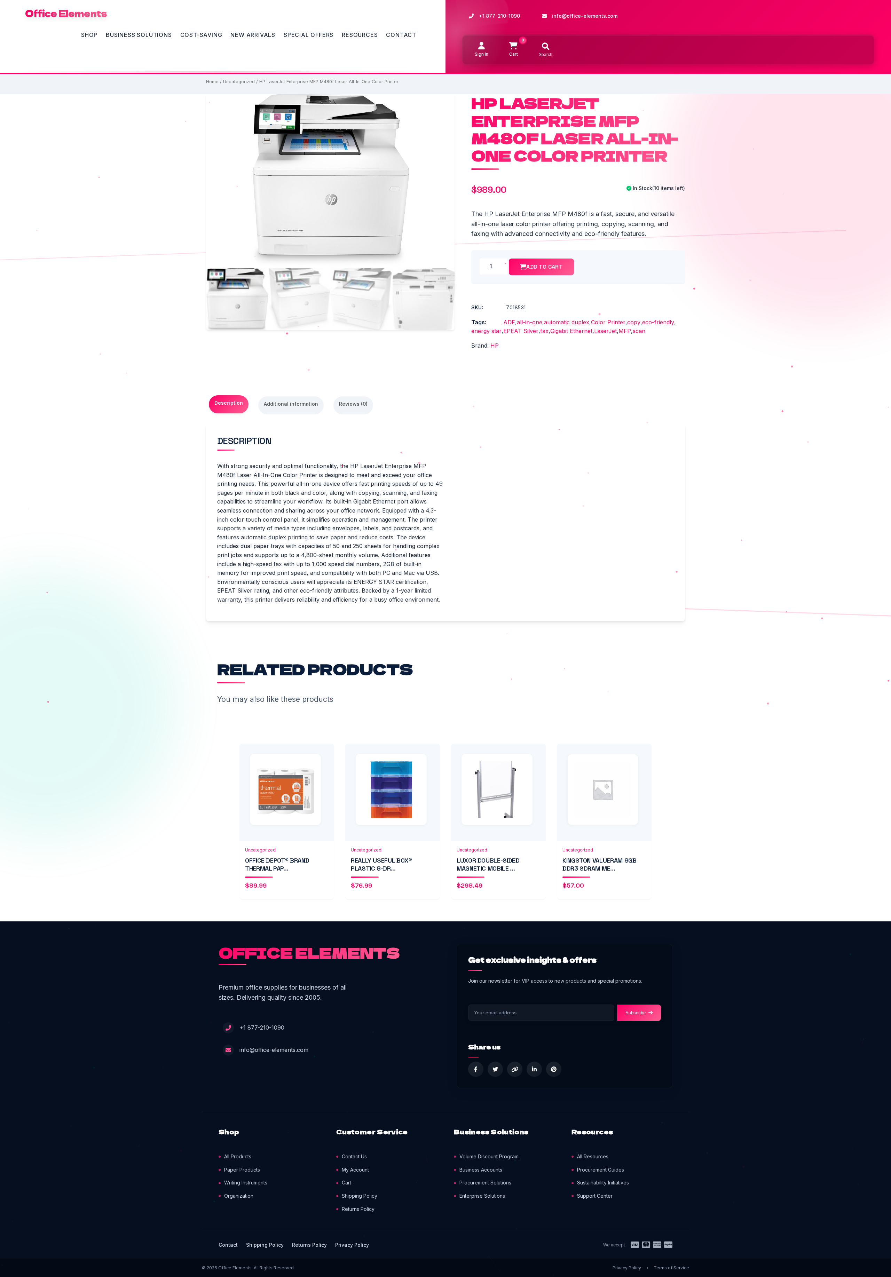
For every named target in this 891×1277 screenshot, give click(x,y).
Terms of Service (671, 1267)
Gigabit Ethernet (571, 330)
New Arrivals (252, 34)
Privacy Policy (352, 1245)
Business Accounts (480, 1170)
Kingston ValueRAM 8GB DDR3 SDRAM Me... (599, 864)
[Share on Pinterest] (553, 1069)
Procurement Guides (600, 1170)
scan (639, 330)
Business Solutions (139, 34)
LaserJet (605, 330)
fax (544, 330)
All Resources (592, 1156)
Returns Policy (358, 1209)
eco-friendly (658, 322)
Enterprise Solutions (482, 1196)
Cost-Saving (201, 34)
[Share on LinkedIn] (534, 1069)
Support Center (595, 1196)
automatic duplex (566, 322)
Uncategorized (239, 81)
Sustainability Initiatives (603, 1182)
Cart (346, 1182)
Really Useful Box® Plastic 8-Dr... (381, 864)
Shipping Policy (359, 1196)
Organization (238, 1196)
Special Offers (308, 34)
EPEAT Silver (520, 330)
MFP (624, 330)
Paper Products (242, 1170)
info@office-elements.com (584, 16)
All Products (237, 1156)
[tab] (229, 404)
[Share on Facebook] (475, 1069)
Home (212, 81)
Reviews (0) (353, 404)
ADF (509, 322)
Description (228, 403)
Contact (401, 34)
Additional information (291, 404)
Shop (89, 34)
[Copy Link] (514, 1069)
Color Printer (608, 322)
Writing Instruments (245, 1182)
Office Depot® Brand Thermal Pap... (277, 864)
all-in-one (529, 322)
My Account (355, 1170)
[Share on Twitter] (495, 1069)
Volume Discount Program (489, 1156)
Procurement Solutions (485, 1182)
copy (633, 322)
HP (494, 345)
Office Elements (66, 13)
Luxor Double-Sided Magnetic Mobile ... (488, 864)
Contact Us (354, 1156)
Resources (360, 34)
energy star (486, 330)
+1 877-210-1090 (499, 16)
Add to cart (544, 266)
